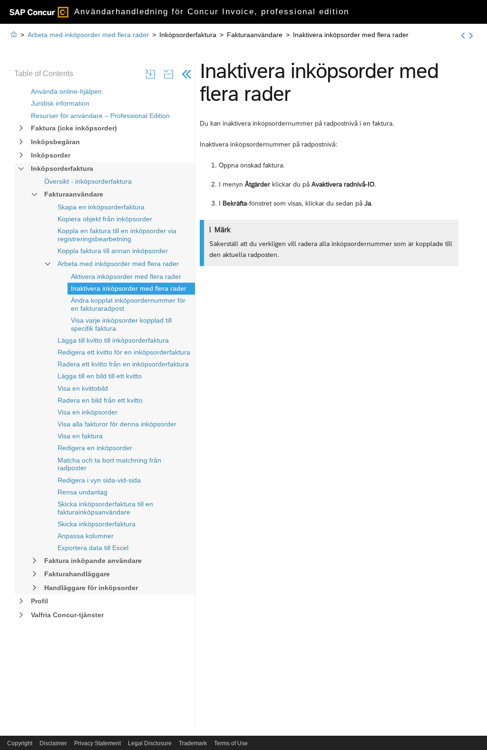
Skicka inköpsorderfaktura (97, 524)
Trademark (193, 743)
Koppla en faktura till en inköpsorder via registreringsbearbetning (117, 235)
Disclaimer (53, 743)
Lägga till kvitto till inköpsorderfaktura (113, 340)
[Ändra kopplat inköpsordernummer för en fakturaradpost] (471, 35)
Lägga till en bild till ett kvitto (100, 376)
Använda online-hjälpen (66, 91)
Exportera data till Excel (93, 548)
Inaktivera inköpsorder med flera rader (128, 288)
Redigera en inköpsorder (95, 448)
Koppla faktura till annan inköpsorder (113, 251)
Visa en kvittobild (83, 388)
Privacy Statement (97, 743)
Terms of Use (231, 743)
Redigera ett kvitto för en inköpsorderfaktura (124, 352)
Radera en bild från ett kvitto (100, 400)
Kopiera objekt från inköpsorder (105, 219)
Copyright (19, 743)
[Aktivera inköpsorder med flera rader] (463, 35)
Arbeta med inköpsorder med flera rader (118, 263)
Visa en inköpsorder (87, 412)
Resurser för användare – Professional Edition (100, 115)
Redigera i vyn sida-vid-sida (99, 480)
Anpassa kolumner (86, 536)
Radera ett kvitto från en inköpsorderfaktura (123, 364)
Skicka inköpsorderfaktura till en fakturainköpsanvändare (105, 508)
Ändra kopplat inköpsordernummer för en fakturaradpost (128, 304)
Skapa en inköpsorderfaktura (101, 207)
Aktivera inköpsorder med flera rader (126, 276)
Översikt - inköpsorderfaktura (88, 181)
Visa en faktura (80, 436)
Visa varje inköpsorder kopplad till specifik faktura (121, 324)
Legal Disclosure (150, 743)
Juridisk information (60, 103)
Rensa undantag (82, 492)
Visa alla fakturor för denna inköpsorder (117, 424)
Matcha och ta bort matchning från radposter (109, 464)
